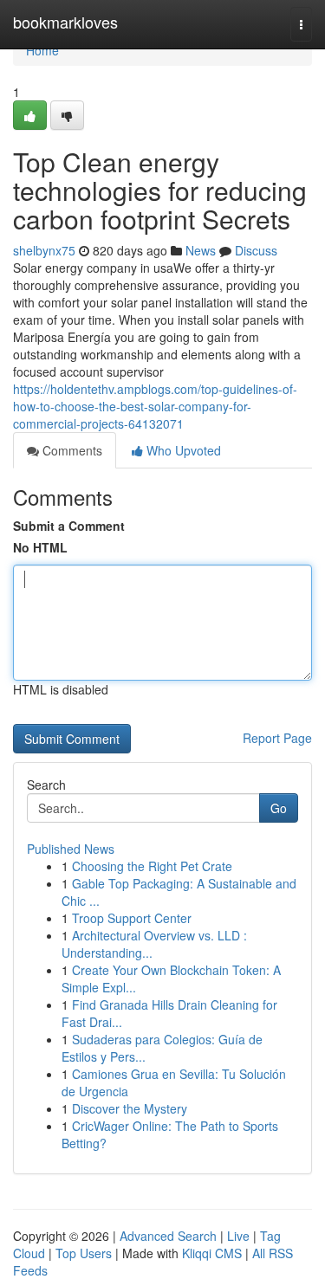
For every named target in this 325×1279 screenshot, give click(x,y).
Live (238, 1235)
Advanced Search (168, 1235)
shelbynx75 (44, 250)
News (200, 250)
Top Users (83, 1253)
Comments (70, 450)
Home (42, 50)
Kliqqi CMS (212, 1253)
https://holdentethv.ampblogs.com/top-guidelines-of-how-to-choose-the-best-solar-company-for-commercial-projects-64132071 (155, 406)
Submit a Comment (69, 525)
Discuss (256, 250)
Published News (70, 848)
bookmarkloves (65, 21)
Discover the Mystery (129, 1108)
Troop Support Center (132, 918)
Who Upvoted (182, 450)
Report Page (277, 737)
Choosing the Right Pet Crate (152, 866)
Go (278, 808)
